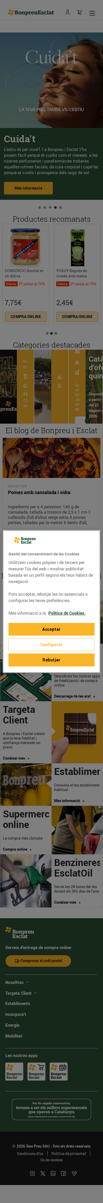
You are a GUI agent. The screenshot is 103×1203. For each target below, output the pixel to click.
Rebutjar (51, 660)
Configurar (51, 644)
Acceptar (51, 629)
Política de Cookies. (67, 613)
